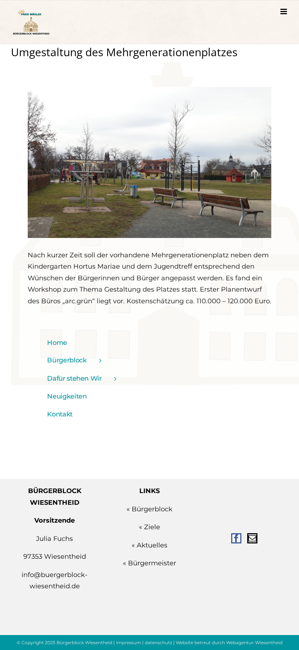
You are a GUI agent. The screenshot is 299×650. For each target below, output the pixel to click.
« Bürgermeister (149, 563)
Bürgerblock (152, 509)
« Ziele (149, 527)
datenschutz (158, 642)
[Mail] (252, 538)
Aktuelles (152, 545)
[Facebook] (236, 538)
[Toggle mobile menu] (284, 11)
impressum (128, 642)
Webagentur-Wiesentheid (254, 642)
